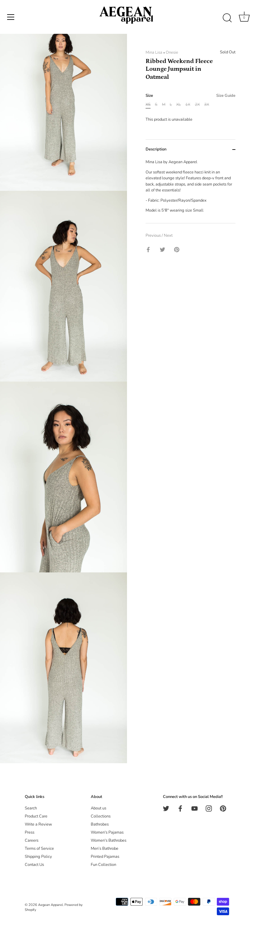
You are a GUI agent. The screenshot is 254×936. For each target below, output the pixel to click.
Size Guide (225, 95)
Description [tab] (156, 149)
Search (31, 808)
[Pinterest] (223, 808)
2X (197, 104)
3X (206, 104)
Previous (154, 235)
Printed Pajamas (105, 856)
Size (190, 95)
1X (187, 104)
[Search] (227, 18)
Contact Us (34, 864)
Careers (31, 840)
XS (148, 104)
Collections (101, 816)
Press (29, 832)
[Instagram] (209, 808)
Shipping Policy (38, 856)
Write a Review (38, 824)
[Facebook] (180, 808)
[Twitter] (166, 808)
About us (98, 808)
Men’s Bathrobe (104, 848)
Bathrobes (100, 824)
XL (178, 104)
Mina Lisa (154, 52)
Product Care (36, 816)
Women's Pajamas (107, 832)
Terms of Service (39, 848)
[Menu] (11, 17)
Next (168, 235)
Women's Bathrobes (108, 840)
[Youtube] (194, 808)
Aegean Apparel (50, 904)
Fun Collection (103, 864)
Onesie (172, 52)
